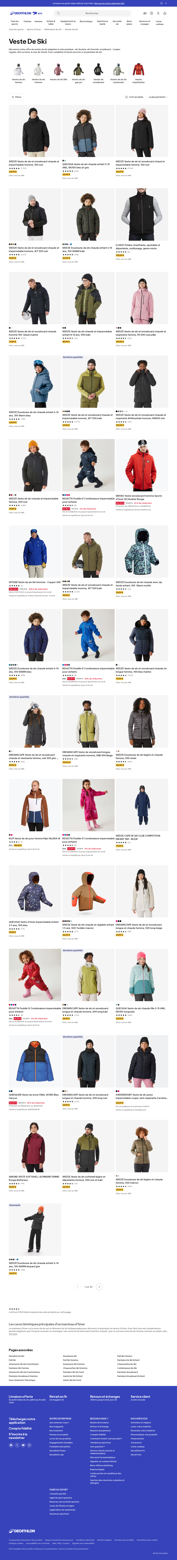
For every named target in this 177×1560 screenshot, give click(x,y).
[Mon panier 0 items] (165, 13)
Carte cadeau (159, 22)
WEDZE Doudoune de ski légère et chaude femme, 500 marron (139, 1181)
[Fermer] (166, 3)
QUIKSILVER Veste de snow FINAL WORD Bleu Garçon (34, 1096)
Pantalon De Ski (16, 1356)
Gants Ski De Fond (72, 1380)
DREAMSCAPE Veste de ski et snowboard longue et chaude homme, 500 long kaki (85, 1010)
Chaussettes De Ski (126, 1364)
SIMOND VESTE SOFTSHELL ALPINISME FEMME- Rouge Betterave (34, 1178)
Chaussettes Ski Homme (75, 1368)
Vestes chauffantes (138, 80)
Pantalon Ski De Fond (73, 1372)
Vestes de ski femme (18, 80)
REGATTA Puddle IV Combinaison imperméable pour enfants (88, 500)
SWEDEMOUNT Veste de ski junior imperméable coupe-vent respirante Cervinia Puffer (141, 1096)
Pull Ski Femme (124, 1356)
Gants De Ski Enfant (73, 1376)
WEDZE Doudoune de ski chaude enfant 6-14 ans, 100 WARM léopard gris (34, 1265)
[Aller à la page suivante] (99, 1287)
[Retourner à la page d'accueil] (26, 13)
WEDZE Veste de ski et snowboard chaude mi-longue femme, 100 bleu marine (141, 670)
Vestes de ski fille (58, 79)
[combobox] (158, 97)
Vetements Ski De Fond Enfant (24, 1364)
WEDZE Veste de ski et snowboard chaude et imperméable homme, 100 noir (34, 163)
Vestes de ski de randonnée (118, 80)
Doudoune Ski (70, 1356)
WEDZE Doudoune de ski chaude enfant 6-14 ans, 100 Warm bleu (34, 414)
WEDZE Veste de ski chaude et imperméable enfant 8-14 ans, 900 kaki (87, 333)
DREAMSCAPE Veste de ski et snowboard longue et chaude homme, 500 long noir (85, 1096)
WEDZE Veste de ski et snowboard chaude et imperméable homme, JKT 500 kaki (87, 417)
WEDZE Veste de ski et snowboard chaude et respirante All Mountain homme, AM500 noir (141, 417)
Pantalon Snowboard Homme (23, 1376)
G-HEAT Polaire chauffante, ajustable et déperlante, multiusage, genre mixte (138, 247)
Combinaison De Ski (127, 1368)
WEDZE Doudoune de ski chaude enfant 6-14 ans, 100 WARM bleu (34, 670)
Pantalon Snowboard (127, 1372)
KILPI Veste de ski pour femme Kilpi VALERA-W (34, 838)
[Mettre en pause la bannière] (161, 3)
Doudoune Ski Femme (74, 1364)
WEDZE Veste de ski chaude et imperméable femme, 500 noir (34, 500)
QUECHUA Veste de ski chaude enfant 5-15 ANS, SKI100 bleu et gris (86, 166)
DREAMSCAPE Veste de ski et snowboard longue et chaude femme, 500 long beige (139, 926)
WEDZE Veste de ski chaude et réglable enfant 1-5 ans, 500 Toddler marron (88, 926)
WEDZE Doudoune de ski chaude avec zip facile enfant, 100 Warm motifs (139, 584)
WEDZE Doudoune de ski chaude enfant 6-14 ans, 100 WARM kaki (87, 249)
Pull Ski (12, 1360)
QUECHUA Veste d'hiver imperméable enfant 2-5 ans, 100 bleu (34, 924)
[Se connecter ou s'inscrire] (158, 13)
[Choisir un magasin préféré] (145, 13)
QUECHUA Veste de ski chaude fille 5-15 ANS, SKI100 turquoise (141, 1010)
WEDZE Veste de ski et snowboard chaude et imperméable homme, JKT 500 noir (34, 249)
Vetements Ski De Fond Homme (24, 1372)
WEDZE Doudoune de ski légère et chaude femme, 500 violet (139, 756)
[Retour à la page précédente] (77, 1287)
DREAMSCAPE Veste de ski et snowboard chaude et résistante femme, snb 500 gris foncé (32, 756)
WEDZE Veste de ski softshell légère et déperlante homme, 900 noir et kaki (84, 1178)
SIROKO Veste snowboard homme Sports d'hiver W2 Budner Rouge (139, 497)
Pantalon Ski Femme (19, 1368)
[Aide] (151, 13)
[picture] (35, 131)
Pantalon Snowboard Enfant (131, 1376)
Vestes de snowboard (98, 80)
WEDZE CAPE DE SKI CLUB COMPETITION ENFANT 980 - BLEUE (138, 837)
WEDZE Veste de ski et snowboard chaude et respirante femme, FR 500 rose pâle (141, 333)
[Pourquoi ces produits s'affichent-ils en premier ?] (126, 97)
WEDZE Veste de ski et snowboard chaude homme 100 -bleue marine (33, 333)
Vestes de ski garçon (78, 80)
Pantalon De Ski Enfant (128, 1360)
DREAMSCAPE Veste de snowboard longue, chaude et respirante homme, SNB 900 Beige (87, 754)
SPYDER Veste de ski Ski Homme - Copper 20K (35, 582)
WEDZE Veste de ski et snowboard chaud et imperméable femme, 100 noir (141, 163)
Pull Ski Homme (70, 1360)
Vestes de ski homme (38, 80)
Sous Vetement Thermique (22, 1380)
